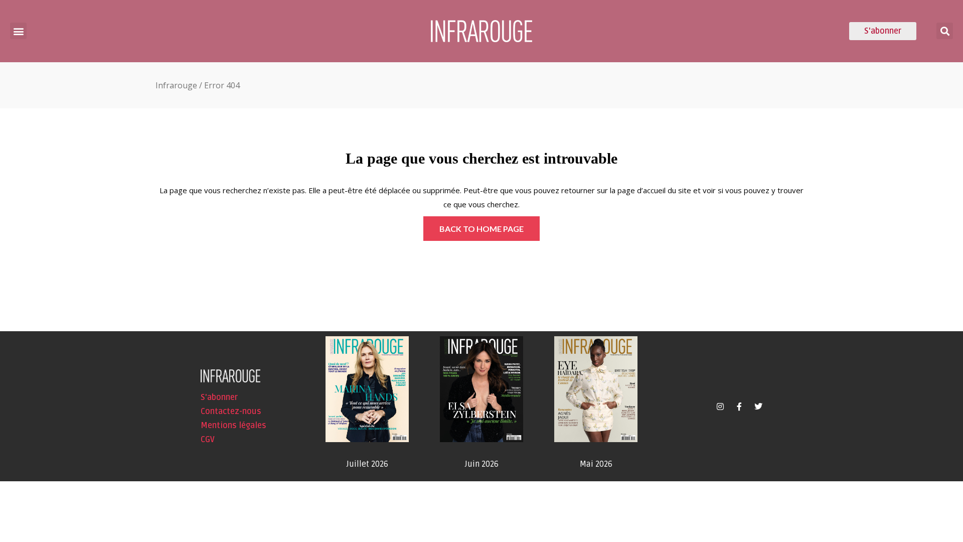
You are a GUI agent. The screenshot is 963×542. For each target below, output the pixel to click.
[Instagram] (720, 406)
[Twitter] (758, 406)
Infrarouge (176, 85)
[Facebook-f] (739, 406)
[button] (18, 31)
